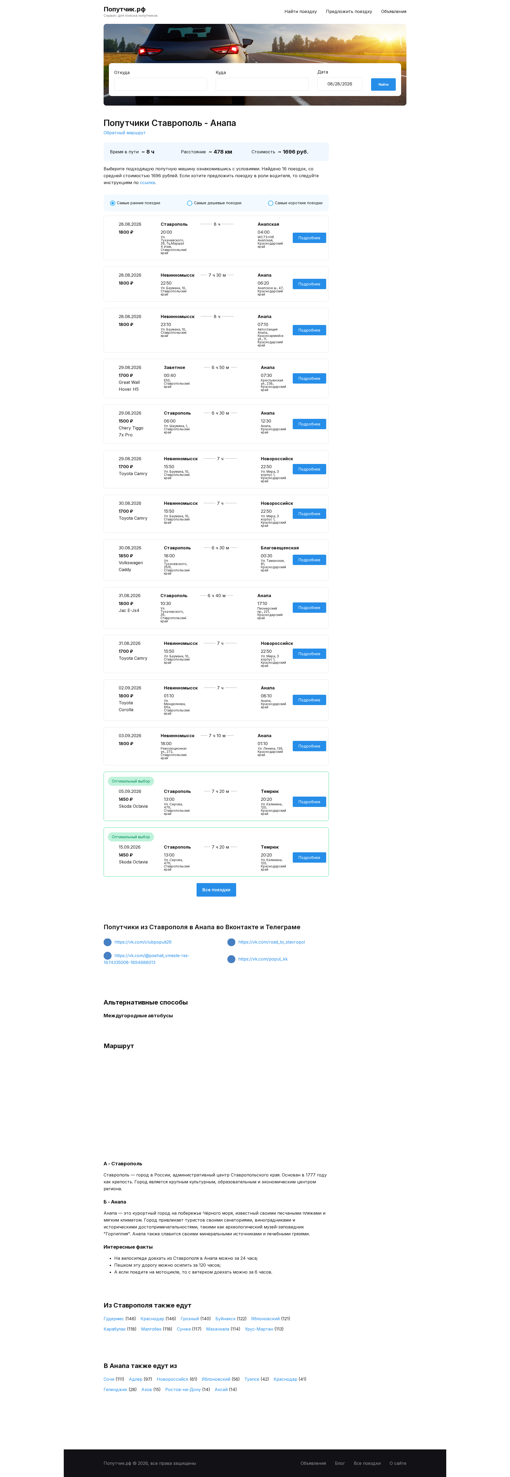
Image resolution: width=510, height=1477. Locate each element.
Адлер (140, 1379)
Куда (221, 72)
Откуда (122, 72)
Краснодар (158, 1318)
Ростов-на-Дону (187, 1389)
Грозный (196, 1318)
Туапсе (256, 1379)
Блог (340, 1463)
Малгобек (156, 1329)
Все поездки (216, 889)
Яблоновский (270, 1318)
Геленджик (120, 1389)
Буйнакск (231, 1318)
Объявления (393, 11)
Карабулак (120, 1329)
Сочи (114, 1379)
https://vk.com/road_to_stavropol (271, 942)
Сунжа (189, 1329)
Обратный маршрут (125, 132)
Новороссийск (177, 1379)
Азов (151, 1389)
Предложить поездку (349, 11)
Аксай (226, 1389)
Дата (322, 72)
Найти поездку (300, 11)
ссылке (147, 182)
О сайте (398, 1463)
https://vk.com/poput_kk (263, 959)
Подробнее (309, 238)
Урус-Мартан (264, 1329)
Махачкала (223, 1329)
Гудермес (120, 1318)
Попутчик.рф (125, 9)
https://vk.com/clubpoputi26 (143, 942)
